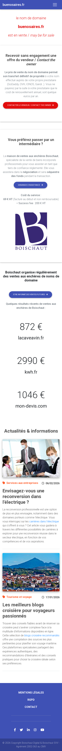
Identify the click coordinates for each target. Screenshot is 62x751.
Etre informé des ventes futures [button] (29, 294)
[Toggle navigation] (54, 4)
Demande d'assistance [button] (29, 185)
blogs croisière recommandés (41, 635)
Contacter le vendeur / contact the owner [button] (29, 105)
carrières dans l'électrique (44, 521)
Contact (31, 707)
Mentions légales (31, 692)
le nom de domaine (31, 18)
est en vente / (31, 35)
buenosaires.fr (31, 26)
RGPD (31, 699)
